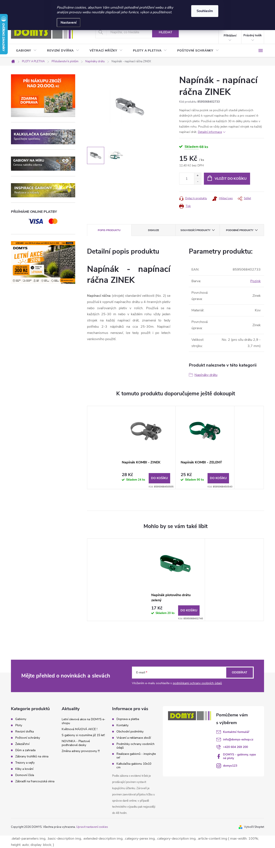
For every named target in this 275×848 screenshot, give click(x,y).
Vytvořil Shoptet (254, 827)
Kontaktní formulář (236, 732)
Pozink (255, 281)
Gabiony (20, 719)
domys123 (230, 766)
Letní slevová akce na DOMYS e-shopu (83, 721)
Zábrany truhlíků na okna (31, 756)
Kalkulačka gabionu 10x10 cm (133, 765)
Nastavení (68, 22)
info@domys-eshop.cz (238, 739)
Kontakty (122, 725)
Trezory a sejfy (25, 762)
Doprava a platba (127, 719)
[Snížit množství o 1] (197, 181)
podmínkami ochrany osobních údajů (197, 683)
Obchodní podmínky (130, 731)
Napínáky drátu (205, 375)
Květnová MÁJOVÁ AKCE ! (79, 729)
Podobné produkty (239, 230)
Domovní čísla (24, 775)
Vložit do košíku (231, 178)
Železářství (22, 744)
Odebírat (239, 672)
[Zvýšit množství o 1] (197, 176)
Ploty (18, 725)
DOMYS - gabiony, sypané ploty (239, 756)
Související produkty (195, 230)
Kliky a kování (24, 769)
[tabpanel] (146, 447)
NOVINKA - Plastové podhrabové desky (76, 743)
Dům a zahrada (25, 750)
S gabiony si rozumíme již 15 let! (83, 735)
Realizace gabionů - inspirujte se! (136, 756)
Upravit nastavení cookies (92, 827)
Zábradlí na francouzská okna (34, 781)
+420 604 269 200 (235, 747)
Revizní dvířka (24, 731)
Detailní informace (210, 132)
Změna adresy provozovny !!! (81, 751)
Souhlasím (205, 11)
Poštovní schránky (27, 738)
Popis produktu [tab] (109, 230)
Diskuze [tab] (153, 230)
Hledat (165, 32)
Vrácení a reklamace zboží (133, 738)
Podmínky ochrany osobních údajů (135, 746)
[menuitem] (26, 50)
